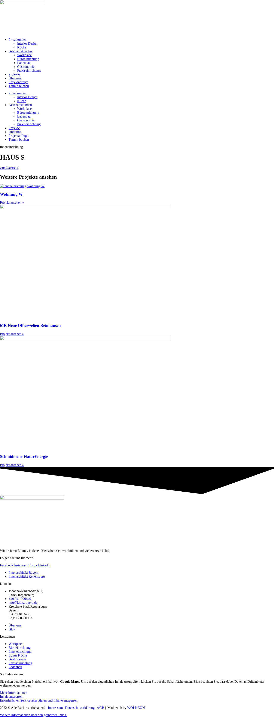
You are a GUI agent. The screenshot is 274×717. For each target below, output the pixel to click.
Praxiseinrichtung (29, 70)
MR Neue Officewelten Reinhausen (30, 325)
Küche (21, 47)
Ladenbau (24, 63)
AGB (100, 707)
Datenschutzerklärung (80, 707)
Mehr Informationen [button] (13, 692)
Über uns (15, 78)
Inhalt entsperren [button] (11, 696)
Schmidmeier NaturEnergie (24, 456)
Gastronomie (25, 66)
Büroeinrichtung (28, 59)
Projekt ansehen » (12, 202)
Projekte (14, 74)
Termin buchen (19, 86)
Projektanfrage (18, 82)
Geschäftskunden (20, 51)
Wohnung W (11, 194)
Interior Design (27, 43)
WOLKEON (136, 707)
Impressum (55, 707)
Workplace (24, 55)
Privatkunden (18, 39)
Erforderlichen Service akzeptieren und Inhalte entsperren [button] (38, 700)
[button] (33, 715)
